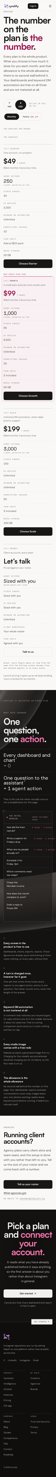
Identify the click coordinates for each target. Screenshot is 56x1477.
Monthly (11, 116)
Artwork (8, 1389)
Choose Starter (28, 263)
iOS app (8, 1405)
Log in (33, 5)
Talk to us (28, 651)
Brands (34, 1389)
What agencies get (15, 1193)
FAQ (6, 1443)
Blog (6, 1427)
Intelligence (10, 1383)
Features (8, 1394)
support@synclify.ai (32, 1199)
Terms (33, 1432)
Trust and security (40, 1421)
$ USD (20, 105)
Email (36, 1360)
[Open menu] (50, 6)
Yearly (30, 116)
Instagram (25, 1360)
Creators (35, 1378)
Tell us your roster (28, 1184)
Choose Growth (28, 395)
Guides (7, 1432)
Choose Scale (28, 531)
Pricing (7, 1400)
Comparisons (11, 1438)
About (7, 1421)
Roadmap (8, 1454)
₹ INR (9, 105)
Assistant (9, 1378)
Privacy (34, 1427)
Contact (8, 1449)
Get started (26, 1293)
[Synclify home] (11, 6)
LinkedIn (12, 1360)
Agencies (35, 1383)
